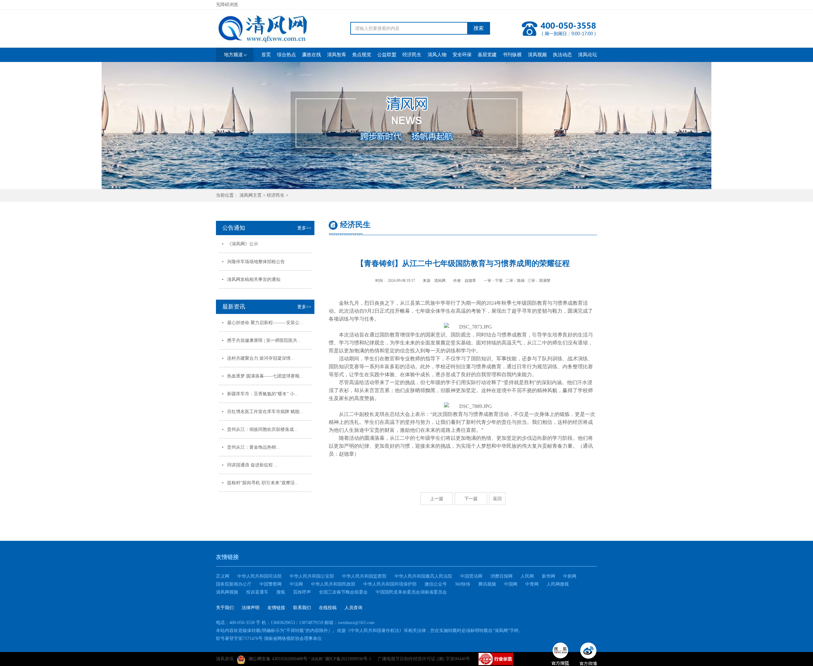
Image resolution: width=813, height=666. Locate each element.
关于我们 (225, 607)
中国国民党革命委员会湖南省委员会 (411, 592)
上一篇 (436, 498)
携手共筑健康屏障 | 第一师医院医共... (264, 340)
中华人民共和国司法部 (259, 576)
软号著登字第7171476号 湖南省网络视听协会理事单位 (269, 638)
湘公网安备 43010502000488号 (277, 658)
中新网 (569, 576)
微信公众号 (436, 584)
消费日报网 (501, 576)
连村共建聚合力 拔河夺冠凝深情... (260, 358)
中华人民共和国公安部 (312, 576)
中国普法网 (471, 576)
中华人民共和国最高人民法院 (423, 576)
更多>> (304, 228)
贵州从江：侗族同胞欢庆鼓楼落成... (262, 429)
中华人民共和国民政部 (333, 584)
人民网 (527, 576)
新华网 (548, 576)
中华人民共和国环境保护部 (390, 584)
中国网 (510, 584)
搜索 (479, 28)
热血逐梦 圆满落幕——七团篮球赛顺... (265, 376)
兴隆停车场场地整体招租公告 (256, 261)
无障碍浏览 (227, 4)
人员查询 (353, 607)
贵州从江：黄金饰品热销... (253, 447)
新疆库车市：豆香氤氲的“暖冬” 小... (262, 393)
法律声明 (250, 607)
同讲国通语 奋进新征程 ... (252, 465)
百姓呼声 (302, 592)
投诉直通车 (257, 592)
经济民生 (276, 195)
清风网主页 (250, 195)
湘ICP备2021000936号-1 (348, 658)
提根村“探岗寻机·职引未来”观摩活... (263, 482)
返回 (497, 498)
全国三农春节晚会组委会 (343, 592)
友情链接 (276, 607)
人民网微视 (558, 584)
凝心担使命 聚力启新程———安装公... (265, 322)
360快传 (462, 584)
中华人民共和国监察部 (364, 576)
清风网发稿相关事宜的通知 (253, 279)
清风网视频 (227, 592)
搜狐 (280, 592)
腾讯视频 (487, 584)
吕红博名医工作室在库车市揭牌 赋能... (265, 411)
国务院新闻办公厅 (234, 584)
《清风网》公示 (242, 243)
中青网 (532, 584)
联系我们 (302, 607)
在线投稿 (328, 607)
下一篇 (471, 498)
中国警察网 (270, 584)
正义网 (222, 576)
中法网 (296, 584)
